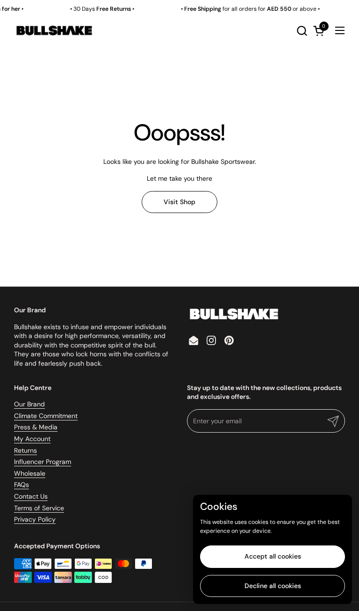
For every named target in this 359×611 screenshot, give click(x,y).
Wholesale (29, 473)
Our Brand (29, 404)
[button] (302, 31)
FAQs (21, 484)
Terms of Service (39, 508)
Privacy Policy (35, 519)
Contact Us (31, 496)
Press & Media (35, 427)
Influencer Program (42, 461)
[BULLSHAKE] (54, 30)
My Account (32, 438)
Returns (25, 450)
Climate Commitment (46, 416)
